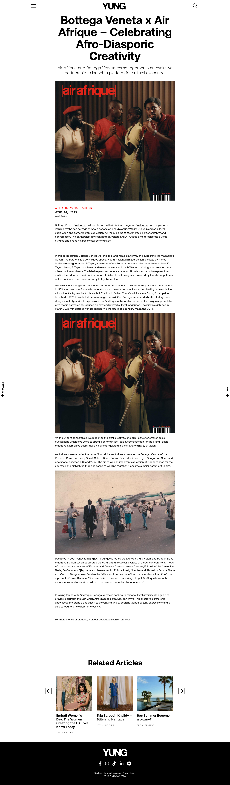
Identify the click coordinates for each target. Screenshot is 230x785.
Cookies (98, 773)
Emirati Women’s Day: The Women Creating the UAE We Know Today (72, 721)
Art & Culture (66, 208)
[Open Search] (195, 6)
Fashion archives (120, 619)
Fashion (86, 208)
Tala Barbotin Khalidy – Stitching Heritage (114, 717)
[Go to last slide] (49, 691)
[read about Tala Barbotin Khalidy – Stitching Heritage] (115, 693)
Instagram (80, 225)
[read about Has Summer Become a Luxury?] (155, 693)
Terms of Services (112, 773)
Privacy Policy (129, 773)
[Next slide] (181, 691)
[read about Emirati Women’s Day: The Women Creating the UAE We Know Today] (74, 693)
